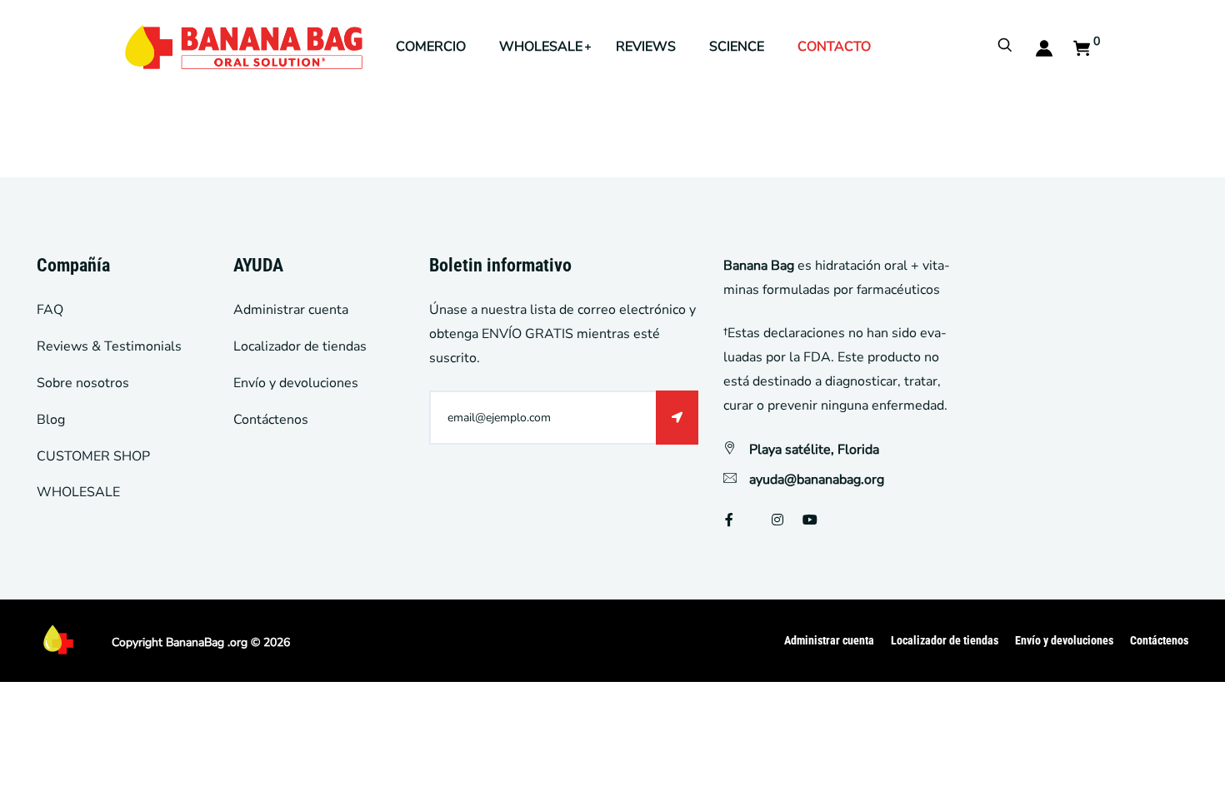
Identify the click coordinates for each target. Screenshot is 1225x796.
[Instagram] (777, 520)
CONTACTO (834, 46)
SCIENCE (736, 46)
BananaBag (195, 642)
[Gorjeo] (752, 520)
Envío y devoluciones (295, 383)
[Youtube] (810, 520)
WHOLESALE (540, 46)
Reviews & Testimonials (109, 346)
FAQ (50, 310)
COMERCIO (431, 46)
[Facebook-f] (729, 520)
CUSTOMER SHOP (93, 456)
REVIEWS (646, 46)
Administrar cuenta (290, 310)
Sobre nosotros (83, 383)
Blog (51, 419)
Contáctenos (270, 419)
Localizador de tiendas (300, 346)
